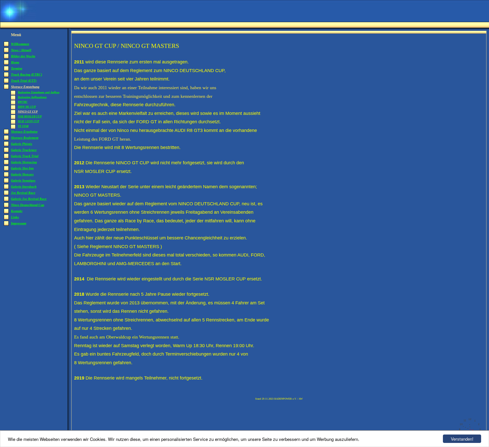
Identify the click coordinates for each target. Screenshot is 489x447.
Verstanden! (462, 439)
